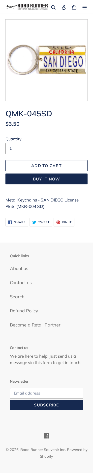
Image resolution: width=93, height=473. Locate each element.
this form (43, 362)
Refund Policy (24, 311)
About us (19, 268)
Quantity (13, 138)
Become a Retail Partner (35, 325)
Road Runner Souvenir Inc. (43, 449)
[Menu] (84, 7)
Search (17, 296)
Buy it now (46, 178)
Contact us (21, 282)
